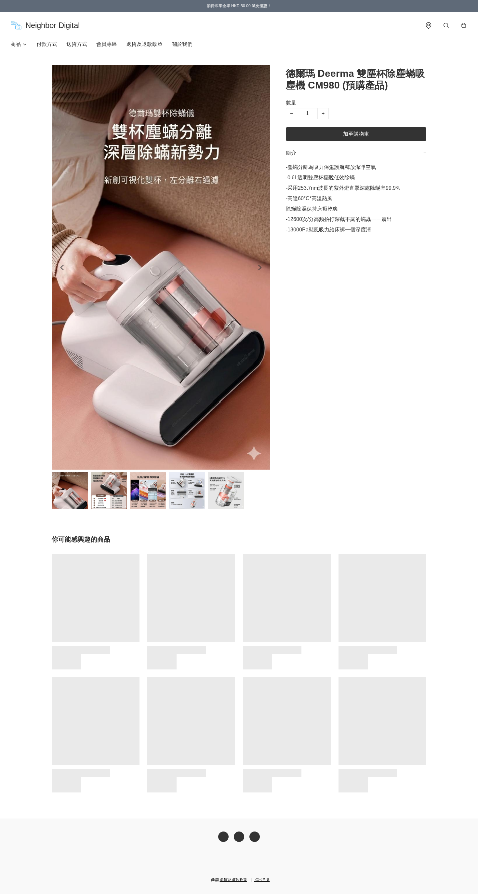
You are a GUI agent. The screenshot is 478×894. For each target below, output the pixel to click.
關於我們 (182, 44)
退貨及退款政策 (144, 44)
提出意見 (262, 879)
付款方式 (46, 44)
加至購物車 (356, 134)
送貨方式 (76, 44)
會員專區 (106, 44)
